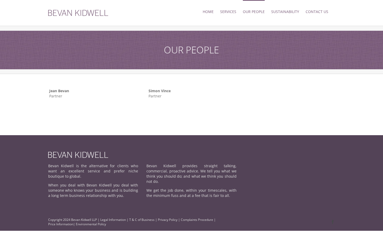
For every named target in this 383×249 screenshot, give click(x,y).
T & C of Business (142, 219)
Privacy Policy (168, 219)
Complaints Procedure (197, 219)
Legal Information (113, 219)
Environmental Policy (91, 224)
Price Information (60, 224)
